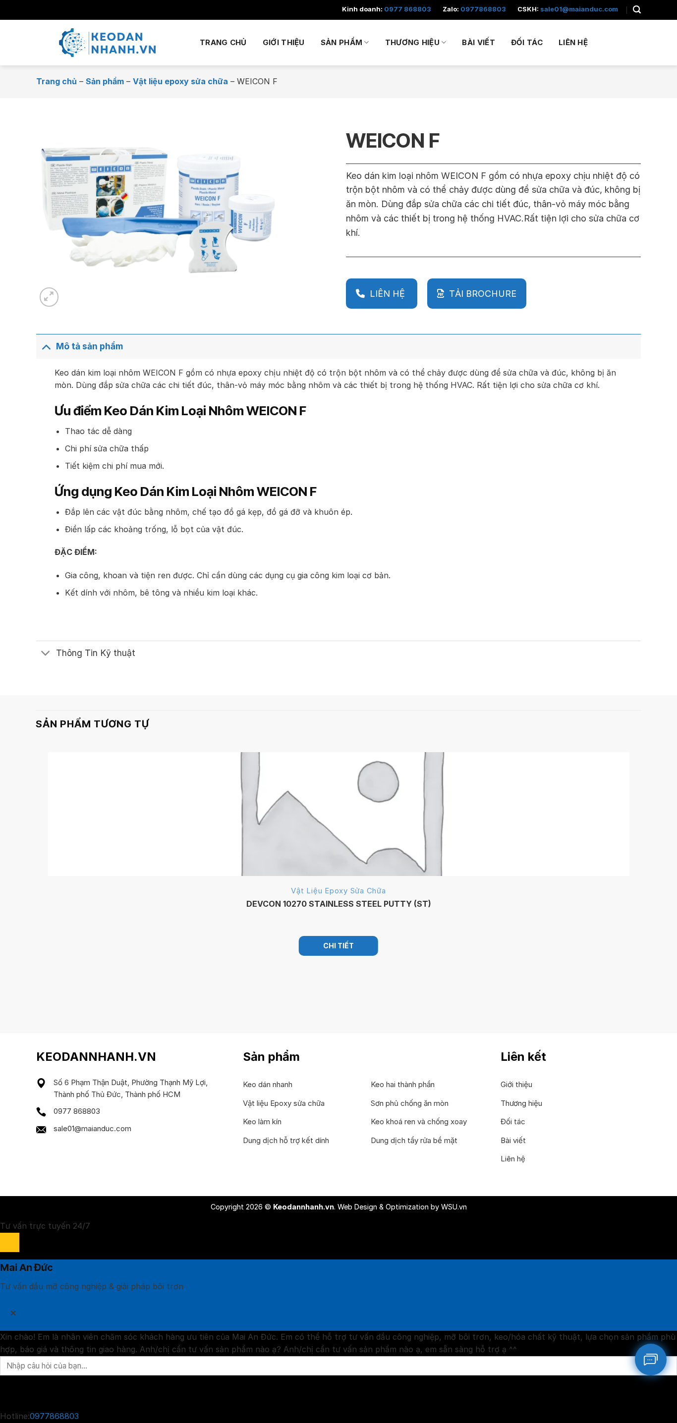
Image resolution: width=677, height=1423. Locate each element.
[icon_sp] (651, 1359)
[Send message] (9, 1392)
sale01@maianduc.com (579, 9)
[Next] (73, 291)
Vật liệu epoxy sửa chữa (180, 81)
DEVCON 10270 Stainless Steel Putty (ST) (338, 904)
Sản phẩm (341, 42)
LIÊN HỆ (388, 293)
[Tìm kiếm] (637, 9)
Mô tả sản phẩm (89, 346)
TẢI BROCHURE (482, 293)
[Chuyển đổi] (46, 346)
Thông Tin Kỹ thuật (95, 653)
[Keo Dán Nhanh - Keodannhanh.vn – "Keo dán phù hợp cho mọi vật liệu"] (110, 42)
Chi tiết (338, 945)
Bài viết (478, 42)
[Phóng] (49, 297)
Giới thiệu (284, 42)
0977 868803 (407, 9)
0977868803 (483, 9)
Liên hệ (573, 42)
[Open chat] (9, 1242)
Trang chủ (223, 42)
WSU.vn (454, 1207)
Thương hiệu (412, 42)
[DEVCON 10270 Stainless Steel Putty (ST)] (338, 814)
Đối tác (527, 42)
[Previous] (40, 990)
